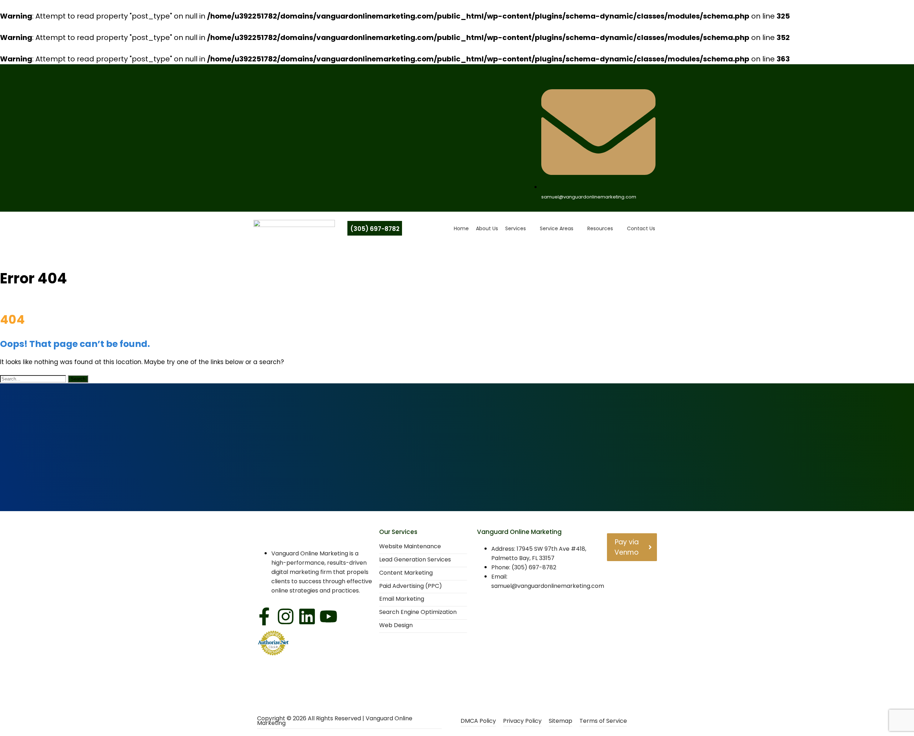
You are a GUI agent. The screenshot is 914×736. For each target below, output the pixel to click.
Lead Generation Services (415, 560)
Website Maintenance (410, 546)
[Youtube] (328, 618)
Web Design (396, 625)
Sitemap (560, 721)
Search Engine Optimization (418, 612)
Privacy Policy (522, 721)
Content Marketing (406, 573)
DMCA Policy (478, 721)
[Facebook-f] (264, 618)
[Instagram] (286, 618)
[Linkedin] (307, 618)
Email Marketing (401, 599)
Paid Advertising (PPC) (410, 586)
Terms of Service (603, 721)
